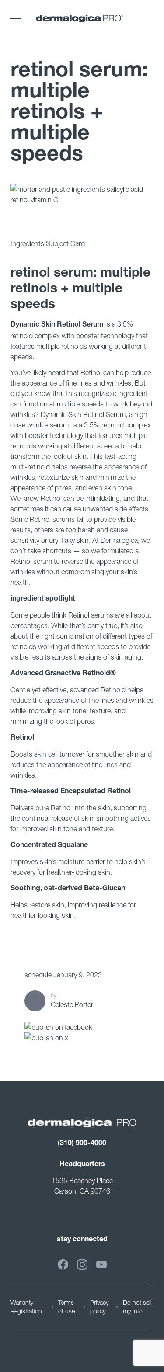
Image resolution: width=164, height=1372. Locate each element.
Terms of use (66, 1307)
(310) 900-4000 (82, 1143)
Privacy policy (99, 1307)
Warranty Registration (26, 1307)
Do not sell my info (137, 1307)
